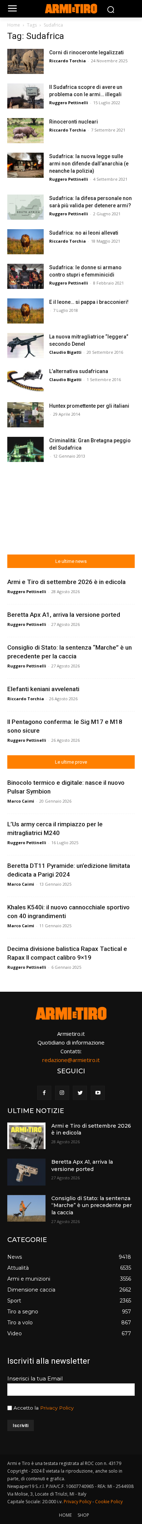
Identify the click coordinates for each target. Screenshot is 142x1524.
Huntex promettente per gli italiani (89, 406)
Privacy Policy (57, 1408)
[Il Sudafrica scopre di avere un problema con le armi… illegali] (25, 96)
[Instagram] (62, 1093)
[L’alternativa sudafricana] (25, 380)
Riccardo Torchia (67, 60)
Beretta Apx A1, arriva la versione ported (63, 614)
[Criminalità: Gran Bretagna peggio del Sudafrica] (25, 449)
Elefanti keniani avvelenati (43, 689)
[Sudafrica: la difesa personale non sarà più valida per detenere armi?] (25, 207)
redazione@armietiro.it (71, 1059)
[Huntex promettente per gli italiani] (25, 414)
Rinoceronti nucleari (73, 122)
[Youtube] (98, 1093)
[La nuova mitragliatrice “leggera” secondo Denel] (25, 345)
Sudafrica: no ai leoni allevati (83, 233)
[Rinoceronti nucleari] (25, 130)
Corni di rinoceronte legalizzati (86, 52)
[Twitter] (80, 1093)
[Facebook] (44, 1093)
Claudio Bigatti (65, 352)
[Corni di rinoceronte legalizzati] (25, 61)
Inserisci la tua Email (35, 1378)
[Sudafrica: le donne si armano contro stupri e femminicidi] (25, 276)
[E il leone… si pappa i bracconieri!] (25, 311)
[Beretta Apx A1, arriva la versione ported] (26, 1172)
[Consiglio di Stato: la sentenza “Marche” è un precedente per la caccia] (26, 1208)
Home (13, 25)
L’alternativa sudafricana (78, 371)
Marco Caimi (20, 801)
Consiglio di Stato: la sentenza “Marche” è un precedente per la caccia (91, 1205)
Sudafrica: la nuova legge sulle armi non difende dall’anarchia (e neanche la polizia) (89, 163)
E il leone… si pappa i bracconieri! (89, 302)
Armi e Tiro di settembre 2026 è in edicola (66, 581)
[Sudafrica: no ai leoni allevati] (25, 241)
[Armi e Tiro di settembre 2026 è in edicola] (26, 1136)
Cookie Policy (109, 1501)
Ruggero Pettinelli (68, 102)
